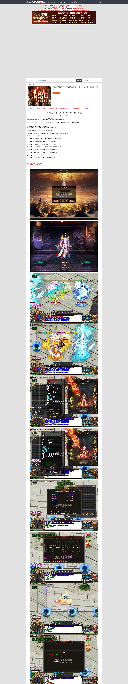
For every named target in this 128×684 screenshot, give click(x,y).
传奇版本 (62, 7)
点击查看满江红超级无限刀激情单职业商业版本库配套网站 (64, 113)
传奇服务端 (50, 5)
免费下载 (86, 80)
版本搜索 (79, 80)
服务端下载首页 (51, 2)
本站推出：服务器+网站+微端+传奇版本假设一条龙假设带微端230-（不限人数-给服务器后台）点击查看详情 (62, 108)
